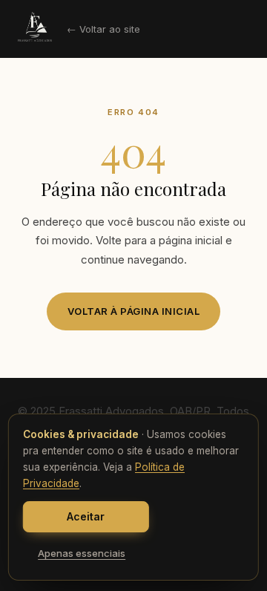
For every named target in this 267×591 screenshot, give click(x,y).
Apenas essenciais (81, 553)
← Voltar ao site (103, 29)
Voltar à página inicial (133, 311)
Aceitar (86, 516)
